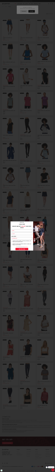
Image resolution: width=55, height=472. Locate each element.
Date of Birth (13, 236)
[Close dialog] (43, 222)
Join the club (22, 249)
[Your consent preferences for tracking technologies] (1, 470)
